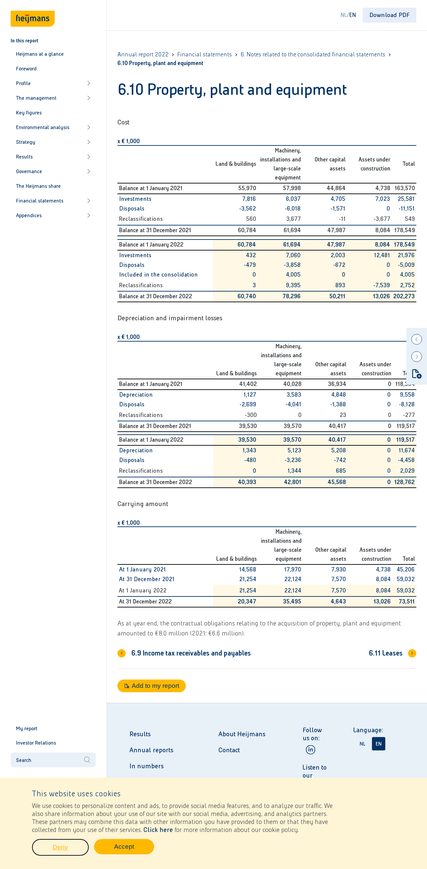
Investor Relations (36, 743)
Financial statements (39, 200)
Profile (23, 83)
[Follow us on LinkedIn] (311, 750)
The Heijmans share (38, 186)
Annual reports (151, 750)
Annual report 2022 (142, 54)
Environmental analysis (42, 127)
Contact (229, 750)
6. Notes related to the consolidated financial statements (313, 54)
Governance (29, 171)
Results (24, 156)
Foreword (26, 68)
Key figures (29, 112)
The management (36, 98)
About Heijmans (242, 734)
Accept (134, 848)
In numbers (146, 766)
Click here (158, 830)
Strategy (25, 142)
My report (26, 728)
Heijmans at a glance (40, 54)
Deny (71, 849)
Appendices (29, 215)
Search (23, 760)
